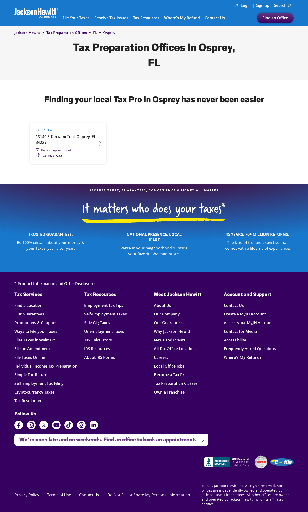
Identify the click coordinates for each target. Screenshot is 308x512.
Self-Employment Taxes (105, 314)
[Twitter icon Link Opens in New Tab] (43, 426)
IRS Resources (97, 348)
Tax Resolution (28, 400)
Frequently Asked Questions (250, 348)
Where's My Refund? (242, 357)
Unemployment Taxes (104, 331)
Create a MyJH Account (245, 314)
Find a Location (28, 305)
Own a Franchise (169, 392)
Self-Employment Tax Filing (39, 383)
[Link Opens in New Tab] (228, 463)
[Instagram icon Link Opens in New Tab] (31, 426)
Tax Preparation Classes (176, 383)
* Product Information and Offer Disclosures (55, 283)
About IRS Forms (99, 357)
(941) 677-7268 (52, 156)
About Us (162, 305)
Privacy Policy (26, 495)
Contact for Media (240, 331)
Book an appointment (56, 150)
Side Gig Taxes (97, 322)
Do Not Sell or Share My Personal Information (148, 495)
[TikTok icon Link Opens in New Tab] (68, 426)
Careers (161, 357)
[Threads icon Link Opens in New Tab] (81, 426)
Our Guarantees (29, 314)
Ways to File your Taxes (35, 331)
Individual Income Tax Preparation (45, 366)
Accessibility (235, 340)
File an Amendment (32, 348)
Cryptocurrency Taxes (34, 392)
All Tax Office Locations (175, 348)
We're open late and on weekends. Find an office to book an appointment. (105, 438)
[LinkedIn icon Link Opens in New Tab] (94, 427)
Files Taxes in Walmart (34, 340)
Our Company (167, 314)
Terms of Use (59, 495)
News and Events (170, 340)
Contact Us (215, 18)
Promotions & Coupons (35, 322)
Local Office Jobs (169, 366)
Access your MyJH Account (248, 322)
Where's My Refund (182, 18)
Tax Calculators (98, 340)
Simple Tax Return (30, 374)
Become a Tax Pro (170, 374)
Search (280, 5)
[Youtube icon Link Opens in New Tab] (56, 426)
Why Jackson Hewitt (172, 331)
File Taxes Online (29, 357)
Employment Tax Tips (103, 305)
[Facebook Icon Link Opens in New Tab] (18, 426)
